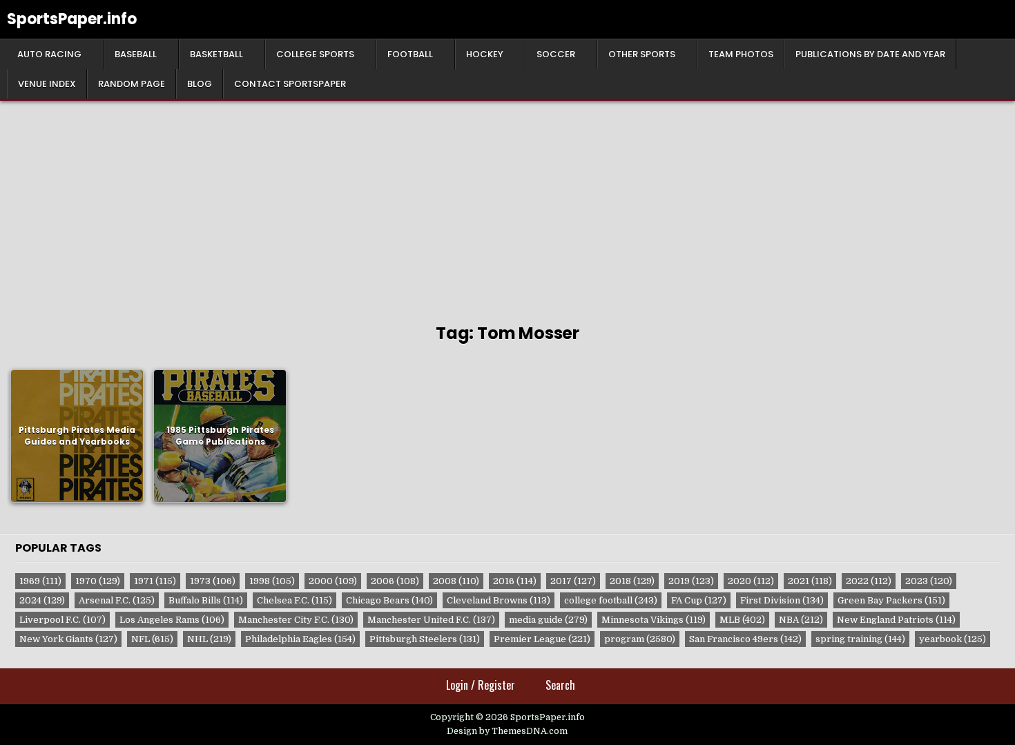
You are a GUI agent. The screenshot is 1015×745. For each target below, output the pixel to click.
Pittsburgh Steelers (424, 639)
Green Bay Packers (891, 600)
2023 (928, 581)
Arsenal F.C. (117, 600)
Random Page (131, 83)
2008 (456, 581)
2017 (573, 581)
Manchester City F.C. (296, 620)
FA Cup (698, 600)
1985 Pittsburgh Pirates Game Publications (220, 435)
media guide (548, 620)
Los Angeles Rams (171, 620)
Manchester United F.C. (431, 620)
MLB (742, 620)
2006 (395, 581)
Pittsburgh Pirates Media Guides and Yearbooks (77, 435)
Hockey (484, 54)
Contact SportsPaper (290, 83)
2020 (751, 581)
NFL (152, 639)
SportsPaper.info (72, 19)
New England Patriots (896, 620)
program (639, 639)
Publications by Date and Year (870, 54)
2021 (810, 581)
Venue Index (47, 83)
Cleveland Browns (498, 600)
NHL (209, 639)
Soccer (555, 54)
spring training (860, 639)
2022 (868, 581)
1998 (272, 581)
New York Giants (68, 639)
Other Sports (641, 54)
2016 (514, 581)
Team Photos (740, 54)
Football (410, 54)
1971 (155, 581)
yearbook (952, 639)
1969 (40, 581)
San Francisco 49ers (745, 639)
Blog (199, 83)
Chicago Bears (389, 600)
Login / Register (480, 685)
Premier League (542, 639)
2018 (632, 581)
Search (560, 685)
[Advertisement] (507, 204)
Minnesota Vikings (653, 620)
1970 (97, 581)
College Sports (315, 54)
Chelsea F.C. (294, 600)
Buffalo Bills (205, 600)
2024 (42, 600)
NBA (801, 620)
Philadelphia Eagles (300, 639)
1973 (212, 581)
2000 (333, 581)
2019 (691, 581)
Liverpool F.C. (62, 620)
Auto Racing (49, 54)
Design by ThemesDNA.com (507, 731)
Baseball (136, 54)
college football (610, 600)
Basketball (216, 54)
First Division (782, 600)
